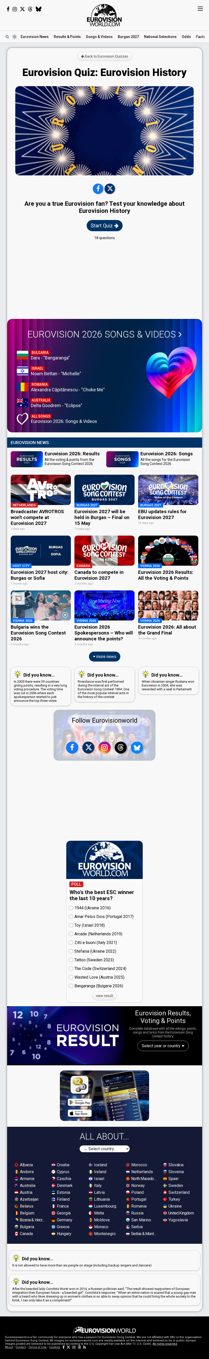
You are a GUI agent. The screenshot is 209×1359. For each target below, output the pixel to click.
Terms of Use (37, 1347)
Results (67, 37)
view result (104, 996)
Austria (25, 1192)
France (62, 1206)
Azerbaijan (28, 1199)
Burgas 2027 (128, 37)
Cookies (54, 1347)
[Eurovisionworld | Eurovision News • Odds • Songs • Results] (104, 15)
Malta (98, 1213)
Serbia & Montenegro (144, 1233)
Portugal (138, 1199)
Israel (98, 1178)
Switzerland (178, 1192)
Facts (200, 37)
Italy (97, 1185)
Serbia (136, 1226)
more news (105, 656)
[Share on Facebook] (98, 189)
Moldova (101, 1220)
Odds (186, 37)
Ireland (99, 1171)
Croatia (62, 1164)
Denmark (64, 1185)
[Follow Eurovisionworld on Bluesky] (38, 9)
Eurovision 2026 (102, 334)
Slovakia (175, 1164)
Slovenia (175, 1171)
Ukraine (174, 1206)
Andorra (26, 1171)
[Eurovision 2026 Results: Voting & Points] (65, 1035)
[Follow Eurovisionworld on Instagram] (14, 9)
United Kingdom (180, 1213)
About (9, 1347)
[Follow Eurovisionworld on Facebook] (8, 9)
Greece (63, 1226)
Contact (21, 1347)
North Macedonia (144, 1178)
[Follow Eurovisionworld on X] (22, 9)
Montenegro (104, 1233)
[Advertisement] (105, 279)
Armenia (26, 1178)
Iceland (100, 1164)
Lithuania (101, 1199)
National (160, 37)
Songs (99, 37)
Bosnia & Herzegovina (33, 1220)
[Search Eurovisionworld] (7, 36)
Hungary (63, 1233)
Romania (138, 1206)
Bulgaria (26, 1226)
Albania (26, 1164)
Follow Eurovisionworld (104, 720)
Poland (137, 1192)
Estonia (63, 1192)
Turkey (173, 1199)
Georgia (63, 1213)
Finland (63, 1199)
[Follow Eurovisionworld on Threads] (30, 9)
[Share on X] (109, 189)
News (35, 37)
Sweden (175, 1185)
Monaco (100, 1226)
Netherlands (141, 1171)
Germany (64, 1220)
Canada (26, 1233)
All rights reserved (165, 1343)
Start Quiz (102, 226)
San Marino (140, 1220)
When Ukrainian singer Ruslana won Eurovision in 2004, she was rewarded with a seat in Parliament (168, 681)
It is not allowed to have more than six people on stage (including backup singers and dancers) (82, 1261)
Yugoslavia (177, 1220)
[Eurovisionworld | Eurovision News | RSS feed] (84, 1347)
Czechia (63, 1178)
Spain (172, 1178)
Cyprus (62, 1171)
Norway (137, 1185)
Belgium (26, 1213)
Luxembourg (104, 1206)
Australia (27, 1185)
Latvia (99, 1192)
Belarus (26, 1206)
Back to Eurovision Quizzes (106, 56)
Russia (136, 1213)
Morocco (138, 1164)
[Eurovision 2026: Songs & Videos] (171, 372)
